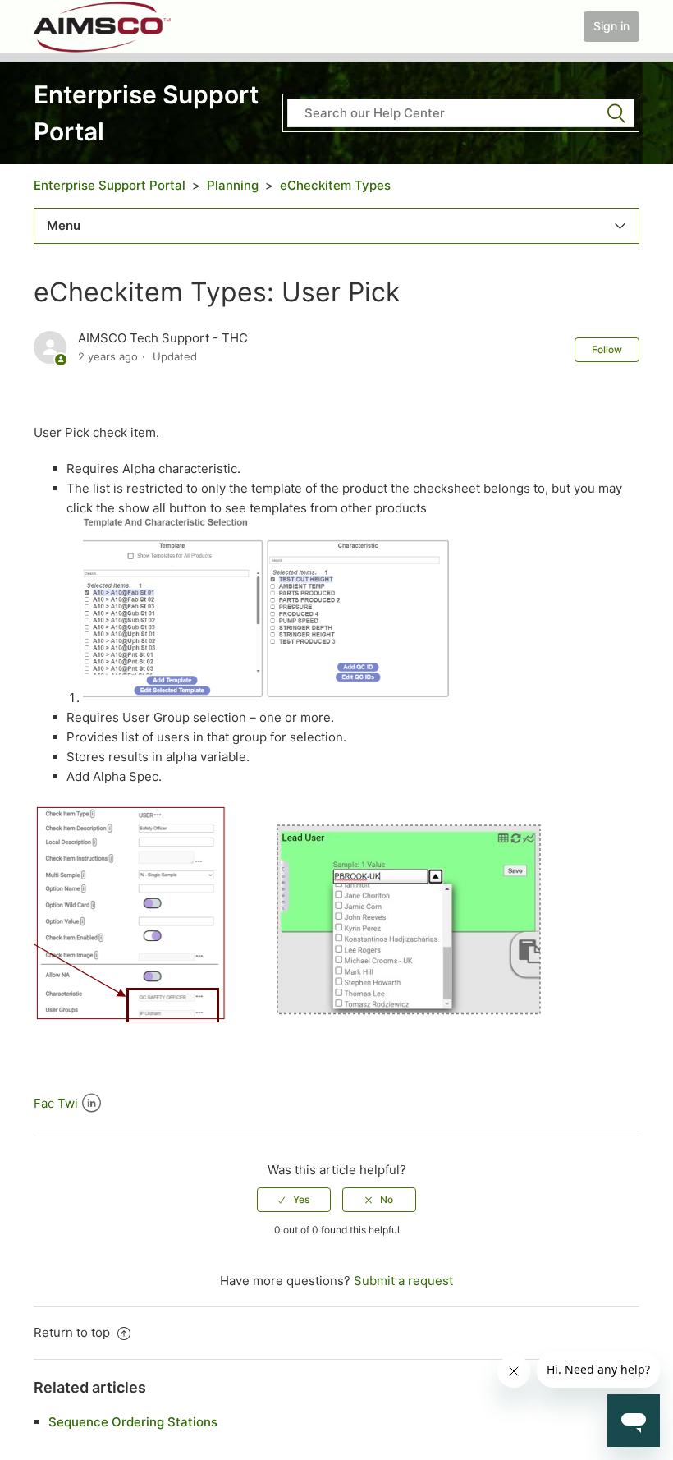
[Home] (103, 26)
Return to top (73, 1332)
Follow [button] (607, 349)
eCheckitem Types (335, 185)
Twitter (67, 1103)
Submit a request (403, 1280)
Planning (233, 185)
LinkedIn (91, 1103)
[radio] (294, 1199)
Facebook (44, 1103)
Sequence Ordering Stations (132, 1422)
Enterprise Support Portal (109, 185)
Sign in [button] (611, 26)
